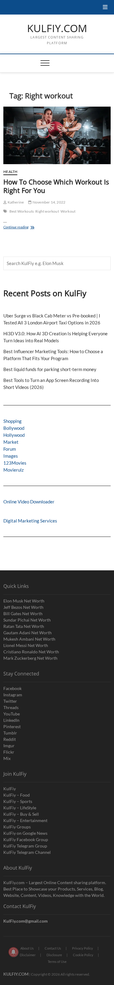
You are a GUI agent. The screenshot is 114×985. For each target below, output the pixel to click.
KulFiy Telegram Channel (27, 852)
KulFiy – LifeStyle (19, 807)
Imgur (9, 745)
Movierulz (13, 470)
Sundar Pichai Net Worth (27, 619)
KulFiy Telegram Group (25, 845)
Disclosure (54, 955)
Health (10, 171)
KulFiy (9, 788)
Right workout (47, 211)
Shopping (12, 421)
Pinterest (12, 726)
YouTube (11, 713)
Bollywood (13, 428)
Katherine (15, 202)
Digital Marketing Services (30, 520)
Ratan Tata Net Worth (23, 626)
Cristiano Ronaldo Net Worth (31, 651)
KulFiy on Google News (25, 833)
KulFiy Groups (17, 826)
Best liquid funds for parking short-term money (49, 369)
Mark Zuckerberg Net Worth (30, 658)
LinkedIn (11, 720)
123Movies (14, 463)
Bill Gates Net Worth (23, 613)
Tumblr (10, 732)
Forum (9, 449)
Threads (11, 707)
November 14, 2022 (48, 202)
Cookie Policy (83, 955)
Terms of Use (57, 961)
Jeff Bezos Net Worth (23, 607)
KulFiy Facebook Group (25, 839)
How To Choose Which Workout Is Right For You (56, 186)
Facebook (12, 688)
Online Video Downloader (28, 501)
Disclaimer (28, 955)
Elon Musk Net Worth (23, 600)
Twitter (10, 701)
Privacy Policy (82, 948)
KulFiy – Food (16, 795)
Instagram (12, 694)
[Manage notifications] (13, 952)
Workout (67, 211)
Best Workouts (21, 211)
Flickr (8, 752)
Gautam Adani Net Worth (27, 632)
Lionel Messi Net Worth (25, 645)
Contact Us (53, 948)
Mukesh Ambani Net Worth (29, 639)
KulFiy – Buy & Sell (21, 814)
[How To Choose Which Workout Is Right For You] (57, 135)
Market (11, 442)
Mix (7, 758)
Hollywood (14, 435)
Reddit (9, 739)
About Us (27, 948)
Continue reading (22, 227)
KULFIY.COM (57, 28)
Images (10, 456)
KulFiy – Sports (17, 801)
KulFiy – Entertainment (25, 820)
